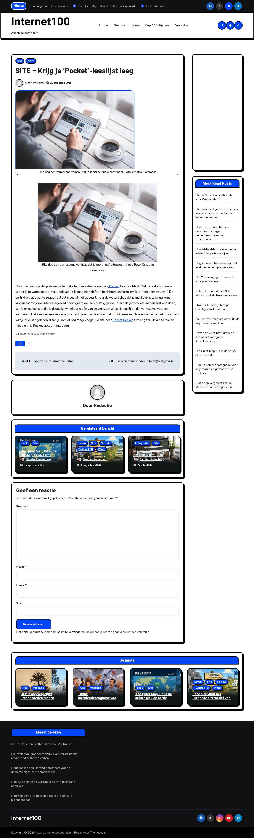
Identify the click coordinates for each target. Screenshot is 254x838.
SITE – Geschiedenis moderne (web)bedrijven (139, 361)
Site (19, 60)
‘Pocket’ (113, 286)
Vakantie (181, 25)
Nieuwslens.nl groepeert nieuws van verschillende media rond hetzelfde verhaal (216, 213)
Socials (105, 443)
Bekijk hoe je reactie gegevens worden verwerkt (117, 632)
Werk (30, 60)
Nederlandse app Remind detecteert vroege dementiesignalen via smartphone (212, 233)
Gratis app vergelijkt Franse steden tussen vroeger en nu (214, 385)
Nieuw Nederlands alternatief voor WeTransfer (215, 197)
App (25, 688)
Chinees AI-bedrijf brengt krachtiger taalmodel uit (212, 307)
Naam (21, 567)
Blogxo (78, 833)
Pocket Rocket (122, 320)
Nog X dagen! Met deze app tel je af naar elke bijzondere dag (216, 265)
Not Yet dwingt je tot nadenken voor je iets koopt (216, 279)
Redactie (38, 82)
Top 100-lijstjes (157, 25)
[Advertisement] (218, 113)
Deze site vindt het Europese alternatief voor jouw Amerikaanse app (214, 337)
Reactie (22, 506)
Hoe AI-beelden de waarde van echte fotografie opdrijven (216, 251)
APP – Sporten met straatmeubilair (48, 361)
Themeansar (98, 833)
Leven (135, 25)
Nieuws (119, 25)
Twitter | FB (85, 449)
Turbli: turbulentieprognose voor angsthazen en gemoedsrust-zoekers (216, 369)
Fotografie (141, 443)
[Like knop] (20, 343)
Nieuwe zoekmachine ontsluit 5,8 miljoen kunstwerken (149, 455)
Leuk (25, 443)
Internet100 (40, 22)
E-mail (21, 585)
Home (103, 25)
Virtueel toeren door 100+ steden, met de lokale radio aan (216, 293)
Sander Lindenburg (38, 459)
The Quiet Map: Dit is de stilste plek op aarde (38, 453)
